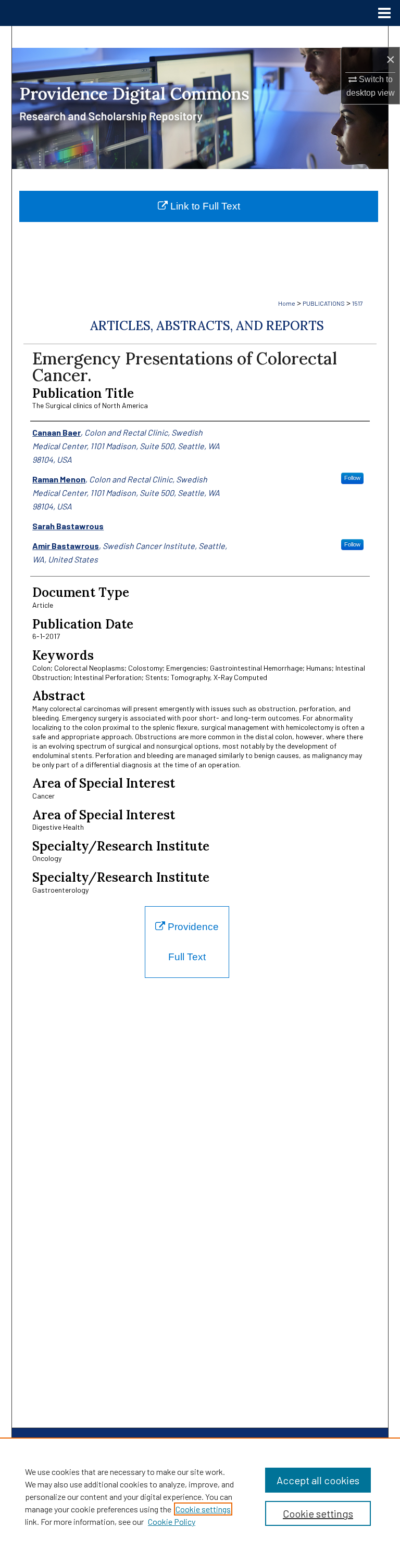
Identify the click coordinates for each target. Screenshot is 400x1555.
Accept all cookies (318, 1480)
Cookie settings (203, 1509)
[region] (200, 1496)
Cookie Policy (171, 1521)
